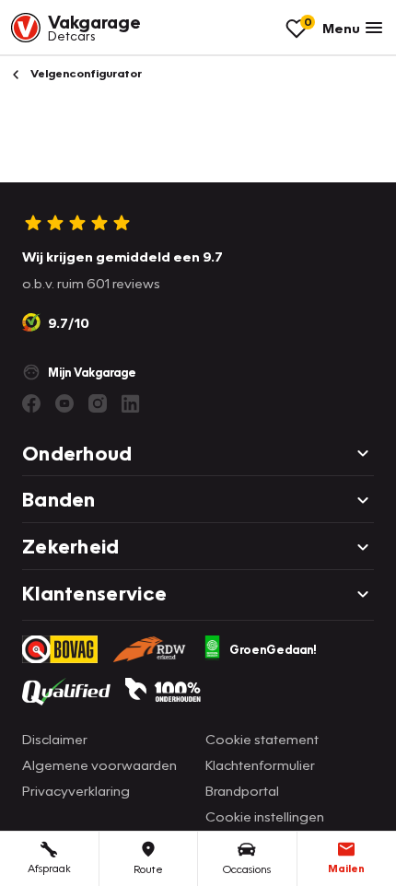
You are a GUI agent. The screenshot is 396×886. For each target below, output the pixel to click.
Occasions (247, 869)
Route (148, 869)
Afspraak (49, 868)
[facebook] (31, 403)
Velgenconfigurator (85, 73)
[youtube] (64, 403)
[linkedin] (131, 403)
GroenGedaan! (273, 649)
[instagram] (97, 403)
